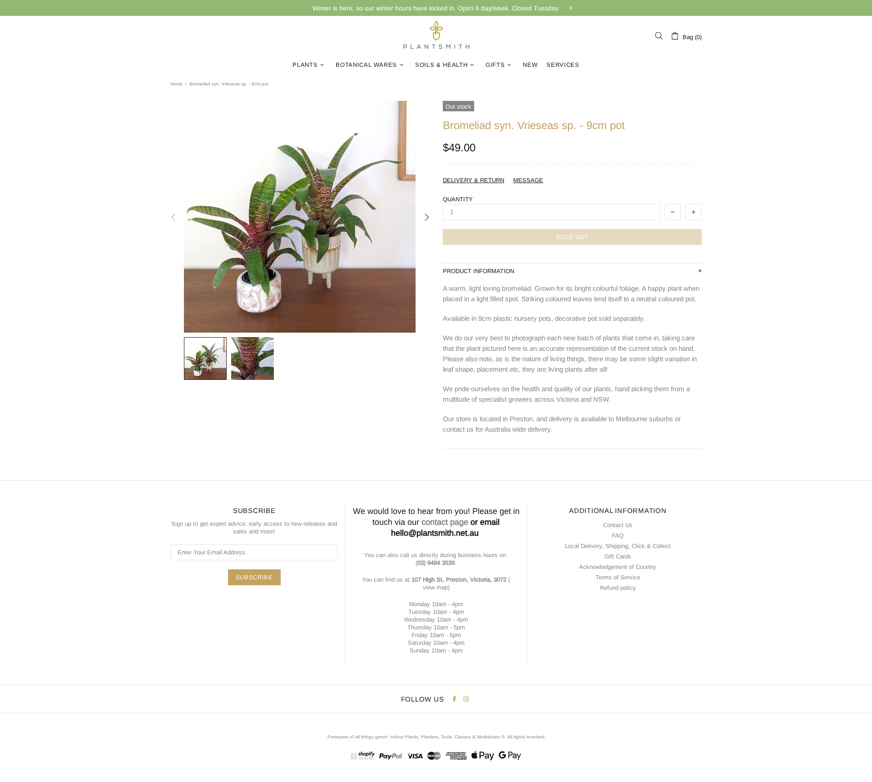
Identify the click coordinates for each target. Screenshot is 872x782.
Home (176, 83)
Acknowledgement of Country (617, 566)
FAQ (618, 535)
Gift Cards (617, 556)
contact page (444, 522)
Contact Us (618, 525)
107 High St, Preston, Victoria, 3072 (458, 579)
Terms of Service (617, 577)
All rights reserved (526, 736)
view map (435, 587)
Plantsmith (436, 36)
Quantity (458, 199)
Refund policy (618, 587)
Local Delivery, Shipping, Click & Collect (618, 546)
